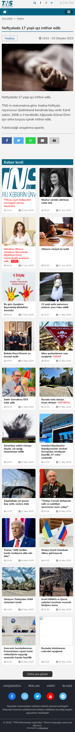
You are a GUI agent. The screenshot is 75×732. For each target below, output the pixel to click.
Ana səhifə (7, 18)
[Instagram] (46, 3)
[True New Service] (7, 4)
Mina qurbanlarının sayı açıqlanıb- (54, 355)
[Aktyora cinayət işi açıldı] (56, 231)
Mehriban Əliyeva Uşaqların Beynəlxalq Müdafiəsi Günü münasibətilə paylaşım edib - (16, 255)
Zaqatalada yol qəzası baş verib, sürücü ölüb (16, 502)
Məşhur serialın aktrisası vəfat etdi (55, 201)
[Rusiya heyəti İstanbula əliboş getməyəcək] (56, 532)
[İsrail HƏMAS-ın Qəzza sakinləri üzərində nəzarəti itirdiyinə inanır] (56, 581)
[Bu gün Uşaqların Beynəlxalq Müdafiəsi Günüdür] (18, 286)
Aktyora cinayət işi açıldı (55, 248)
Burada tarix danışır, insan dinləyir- (55, 401)
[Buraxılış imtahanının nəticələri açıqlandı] (56, 630)
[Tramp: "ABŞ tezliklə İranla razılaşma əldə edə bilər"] (18, 532)
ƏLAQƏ (67, 686)
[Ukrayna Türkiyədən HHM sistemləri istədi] (18, 581)
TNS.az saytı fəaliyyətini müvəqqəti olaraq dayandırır (17, 202)
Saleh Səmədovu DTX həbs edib (16, 401)
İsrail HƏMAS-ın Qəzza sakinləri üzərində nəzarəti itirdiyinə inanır (56, 602)
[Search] (35, 3)
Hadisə (20, 18)
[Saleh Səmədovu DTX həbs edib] (18, 382)
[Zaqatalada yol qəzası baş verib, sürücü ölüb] (18, 483)
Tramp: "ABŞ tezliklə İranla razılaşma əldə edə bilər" (18, 553)
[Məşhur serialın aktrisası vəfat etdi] (56, 182)
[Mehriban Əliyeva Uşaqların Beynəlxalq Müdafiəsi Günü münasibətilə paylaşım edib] (18, 231)
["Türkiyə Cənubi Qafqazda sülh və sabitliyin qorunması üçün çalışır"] (56, 483)
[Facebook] (40, 3)
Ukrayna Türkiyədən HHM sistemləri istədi (18, 601)
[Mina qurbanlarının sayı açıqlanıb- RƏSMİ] (56, 336)
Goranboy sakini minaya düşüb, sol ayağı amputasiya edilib (17, 448)
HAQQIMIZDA (12, 686)
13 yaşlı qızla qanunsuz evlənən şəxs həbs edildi (54, 306)
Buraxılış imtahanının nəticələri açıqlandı (53, 650)
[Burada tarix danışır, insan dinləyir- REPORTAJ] (56, 382)
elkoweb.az (43, 728)
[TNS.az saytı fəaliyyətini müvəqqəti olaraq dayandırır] (18, 182)
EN (71, 2)
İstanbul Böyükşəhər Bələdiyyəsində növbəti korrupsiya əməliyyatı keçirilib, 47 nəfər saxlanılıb (54, 451)
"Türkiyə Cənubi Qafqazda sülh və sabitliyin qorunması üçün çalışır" (56, 503)
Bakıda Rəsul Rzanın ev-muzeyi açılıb (17, 355)
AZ (61, 2)
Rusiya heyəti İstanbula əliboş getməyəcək (54, 551)
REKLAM (34, 686)
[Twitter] (52, 3)
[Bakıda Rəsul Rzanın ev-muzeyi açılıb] (18, 336)
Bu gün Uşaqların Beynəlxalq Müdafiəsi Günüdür (16, 307)
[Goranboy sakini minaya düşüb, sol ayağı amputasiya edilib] (18, 428)
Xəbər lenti (13, 162)
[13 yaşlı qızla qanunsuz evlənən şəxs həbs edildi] (56, 286)
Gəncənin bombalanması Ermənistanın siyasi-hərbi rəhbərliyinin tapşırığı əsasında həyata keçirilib (18, 653)
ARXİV (51, 686)
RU (66, 2)
